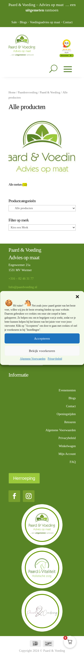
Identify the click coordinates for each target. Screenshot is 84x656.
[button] (77, 296)
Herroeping (24, 478)
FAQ (73, 462)
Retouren (70, 422)
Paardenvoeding (28, 92)
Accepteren (42, 338)
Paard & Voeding (50, 92)
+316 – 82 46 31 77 (21, 278)
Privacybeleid (55, 358)
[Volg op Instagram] (28, 496)
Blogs (23, 22)
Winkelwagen (67, 446)
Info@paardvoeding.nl (23, 287)
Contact (68, 22)
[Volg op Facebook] (14, 496)
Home (12, 92)
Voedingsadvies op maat (45, 22)
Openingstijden (66, 414)
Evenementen (67, 390)
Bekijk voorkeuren (42, 351)
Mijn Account (67, 454)
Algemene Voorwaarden (32, 358)
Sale (14, 22)
